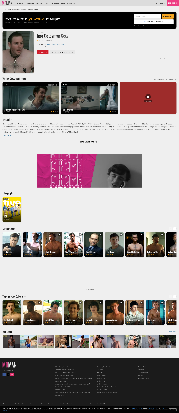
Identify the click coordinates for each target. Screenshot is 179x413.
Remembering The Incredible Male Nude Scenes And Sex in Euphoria (73, 379)
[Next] (174, 228)
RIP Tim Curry (60, 389)
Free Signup (167, 16)
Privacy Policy (137, 26)
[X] (8, 374)
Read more (7, 135)
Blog (63, 3)
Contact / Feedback (103, 367)
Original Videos (52, 3)
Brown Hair (60, 44)
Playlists (39, 3)
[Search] (156, 3)
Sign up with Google (155, 22)
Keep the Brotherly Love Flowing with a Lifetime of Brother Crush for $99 (72, 385)
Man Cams (71, 3)
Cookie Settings (102, 384)
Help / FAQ (100, 372)
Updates (30, 3)
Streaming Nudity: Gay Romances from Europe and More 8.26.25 (72, 394)
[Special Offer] (89, 167)
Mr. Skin (140, 375)
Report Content (102, 389)
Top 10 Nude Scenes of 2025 (64, 369)
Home (4, 9)
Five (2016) (7, 112)
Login (162, 3)
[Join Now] (173, 3)
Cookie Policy (101, 381)
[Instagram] (12, 374)
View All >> (172, 332)
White (54, 44)
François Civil (20, 109)
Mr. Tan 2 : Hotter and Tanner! (65, 372)
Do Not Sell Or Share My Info (106, 387)
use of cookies (137, 408)
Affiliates (141, 369)
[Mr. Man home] (7, 3)
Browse (20, 3)
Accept (172, 409)
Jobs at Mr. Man (143, 378)
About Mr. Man (143, 367)
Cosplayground (143, 372)
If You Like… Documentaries (64, 375)
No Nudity (48, 44)
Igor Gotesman (9, 109)
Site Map (100, 369)
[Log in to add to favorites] (18, 234)
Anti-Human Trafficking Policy (107, 392)
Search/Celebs (20, 9)
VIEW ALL (103, 403)
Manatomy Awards (61, 367)
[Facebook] (4, 374)
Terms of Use (146, 26)
